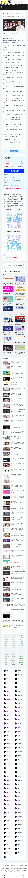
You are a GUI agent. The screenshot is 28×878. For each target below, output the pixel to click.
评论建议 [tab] (13, 13)
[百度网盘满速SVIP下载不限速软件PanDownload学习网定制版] (6, 373)
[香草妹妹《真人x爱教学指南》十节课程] (6, 525)
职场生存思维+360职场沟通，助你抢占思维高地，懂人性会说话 (20, 314)
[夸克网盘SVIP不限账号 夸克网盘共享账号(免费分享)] (6, 384)
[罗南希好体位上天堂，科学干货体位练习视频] (6, 416)
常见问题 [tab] (19, 13)
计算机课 (21, 662)
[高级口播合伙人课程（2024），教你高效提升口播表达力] (20, 298)
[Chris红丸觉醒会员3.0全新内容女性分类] (6, 584)
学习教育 (13, 16)
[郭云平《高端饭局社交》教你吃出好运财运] (8, 348)
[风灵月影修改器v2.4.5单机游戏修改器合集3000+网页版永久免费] (6, 411)
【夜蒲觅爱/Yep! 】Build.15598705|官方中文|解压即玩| (18, 541)
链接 (16, 257)
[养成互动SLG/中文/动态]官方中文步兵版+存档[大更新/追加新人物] (17, 476)
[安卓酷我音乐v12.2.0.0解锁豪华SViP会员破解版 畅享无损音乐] (6, 461)
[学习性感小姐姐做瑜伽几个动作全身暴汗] (6, 481)
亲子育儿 (6, 637)
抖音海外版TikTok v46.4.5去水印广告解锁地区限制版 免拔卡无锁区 (17, 362)
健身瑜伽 (6, 641)
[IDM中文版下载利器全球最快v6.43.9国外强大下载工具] (6, 557)
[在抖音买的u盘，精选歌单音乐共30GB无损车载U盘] (6, 628)
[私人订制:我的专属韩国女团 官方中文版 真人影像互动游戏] (6, 427)
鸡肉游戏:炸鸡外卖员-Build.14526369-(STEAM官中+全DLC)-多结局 (18, 449)
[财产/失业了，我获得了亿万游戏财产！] (6, 568)
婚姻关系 (6, 645)
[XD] (2, 7)
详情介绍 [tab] (6, 13)
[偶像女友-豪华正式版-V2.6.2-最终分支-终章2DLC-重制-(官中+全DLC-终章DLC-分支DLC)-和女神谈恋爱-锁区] (6, 443)
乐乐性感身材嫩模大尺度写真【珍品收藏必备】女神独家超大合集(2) (17, 406)
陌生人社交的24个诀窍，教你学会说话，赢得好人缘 (20, 284)
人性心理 (6, 639)
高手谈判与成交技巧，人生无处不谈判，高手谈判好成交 (7, 314)
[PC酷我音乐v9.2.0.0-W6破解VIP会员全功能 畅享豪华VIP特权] (6, 622)
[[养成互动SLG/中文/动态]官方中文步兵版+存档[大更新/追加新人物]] (6, 476)
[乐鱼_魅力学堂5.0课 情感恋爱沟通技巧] (20, 347)
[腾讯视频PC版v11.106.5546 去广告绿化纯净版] (6, 616)
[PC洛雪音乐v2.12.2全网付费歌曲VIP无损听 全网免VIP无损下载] (6, 530)
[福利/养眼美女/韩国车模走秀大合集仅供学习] (6, 611)
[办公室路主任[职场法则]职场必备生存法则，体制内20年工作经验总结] (20, 321)
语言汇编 (6, 664)
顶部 (23, 877)
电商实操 (21, 654)
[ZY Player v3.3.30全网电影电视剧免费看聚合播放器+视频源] (6, 573)
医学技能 (6, 643)
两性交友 (21, 635)
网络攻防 (6, 660)
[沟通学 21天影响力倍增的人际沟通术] (8, 278)
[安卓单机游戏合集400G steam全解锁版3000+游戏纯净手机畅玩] (6, 535)
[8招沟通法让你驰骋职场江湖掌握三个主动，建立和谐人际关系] (8, 289)
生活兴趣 (13, 654)
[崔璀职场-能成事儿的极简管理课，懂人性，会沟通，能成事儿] (8, 320)
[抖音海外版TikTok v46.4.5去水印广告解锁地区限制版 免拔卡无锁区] (6, 363)
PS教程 (14, 635)
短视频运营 (14, 656)
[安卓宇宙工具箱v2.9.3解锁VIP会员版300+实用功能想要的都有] (6, 562)
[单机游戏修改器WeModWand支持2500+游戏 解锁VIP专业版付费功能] (6, 497)
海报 (11, 257)
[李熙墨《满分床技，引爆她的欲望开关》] (6, 492)
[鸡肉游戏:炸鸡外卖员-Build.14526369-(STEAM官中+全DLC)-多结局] (6, 449)
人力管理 (13, 637)
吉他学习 (13, 643)
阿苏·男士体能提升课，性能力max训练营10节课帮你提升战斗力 (17, 595)
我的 (14, 877)
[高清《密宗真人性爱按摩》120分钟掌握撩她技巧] (6, 389)
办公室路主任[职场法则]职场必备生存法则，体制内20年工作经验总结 (20, 324)
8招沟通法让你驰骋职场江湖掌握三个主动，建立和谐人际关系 (8, 294)
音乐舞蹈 (13, 664)
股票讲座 (6, 662)
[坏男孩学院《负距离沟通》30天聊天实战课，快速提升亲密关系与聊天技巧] (20, 337)
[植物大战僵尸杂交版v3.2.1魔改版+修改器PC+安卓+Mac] (6, 600)
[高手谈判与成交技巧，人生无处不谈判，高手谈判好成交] (8, 308)
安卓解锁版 (21, 645)
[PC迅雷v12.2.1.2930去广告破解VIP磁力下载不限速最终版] (6, 433)
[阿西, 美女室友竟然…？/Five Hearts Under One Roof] (6, 589)
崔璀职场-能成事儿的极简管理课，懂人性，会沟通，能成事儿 (8, 324)
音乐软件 (21, 664)
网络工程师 (21, 658)
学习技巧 (13, 645)
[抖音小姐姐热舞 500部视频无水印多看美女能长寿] (6, 470)
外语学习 (21, 643)
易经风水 (6, 654)
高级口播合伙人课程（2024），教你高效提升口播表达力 (20, 304)
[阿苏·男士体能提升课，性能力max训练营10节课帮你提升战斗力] (6, 595)
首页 (9, 16)
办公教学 (21, 641)
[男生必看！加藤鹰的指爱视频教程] (6, 400)
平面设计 (6, 647)
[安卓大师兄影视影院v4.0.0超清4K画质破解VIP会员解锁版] (6, 579)
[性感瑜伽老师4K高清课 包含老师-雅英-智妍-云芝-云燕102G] (6, 508)
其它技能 (13, 641)
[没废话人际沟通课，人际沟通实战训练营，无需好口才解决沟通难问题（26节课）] (8, 329)
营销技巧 (13, 662)
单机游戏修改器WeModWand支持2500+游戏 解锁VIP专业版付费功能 (18, 497)
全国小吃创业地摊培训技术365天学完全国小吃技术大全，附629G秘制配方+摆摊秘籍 (18, 605)
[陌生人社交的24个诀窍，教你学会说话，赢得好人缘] (20, 279)
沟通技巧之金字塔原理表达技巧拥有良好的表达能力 (20, 294)
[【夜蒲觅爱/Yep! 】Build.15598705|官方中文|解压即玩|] (6, 540)
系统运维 (6, 658)
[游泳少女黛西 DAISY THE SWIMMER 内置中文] (6, 546)
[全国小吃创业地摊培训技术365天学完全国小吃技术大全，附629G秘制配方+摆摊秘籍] (6, 605)
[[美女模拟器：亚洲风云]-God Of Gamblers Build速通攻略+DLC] (6, 438)
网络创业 (13, 658)
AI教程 (7, 635)
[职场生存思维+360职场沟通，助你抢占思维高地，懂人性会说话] (20, 307)
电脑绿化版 (7, 656)
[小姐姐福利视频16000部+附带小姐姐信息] (6, 367)
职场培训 (21, 660)
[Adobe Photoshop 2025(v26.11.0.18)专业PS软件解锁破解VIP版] (6, 503)
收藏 (7, 257)
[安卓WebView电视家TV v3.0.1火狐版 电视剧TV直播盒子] (6, 519)
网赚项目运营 (13, 660)
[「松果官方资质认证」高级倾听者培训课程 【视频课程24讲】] (8, 341)
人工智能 (21, 637)
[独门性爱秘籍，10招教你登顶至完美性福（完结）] (6, 551)
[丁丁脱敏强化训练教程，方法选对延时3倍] (6, 379)
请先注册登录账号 (14, 171)
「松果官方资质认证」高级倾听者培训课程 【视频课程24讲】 (7, 344)
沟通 (4, 254)
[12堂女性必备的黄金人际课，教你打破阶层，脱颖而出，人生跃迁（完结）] (20, 329)
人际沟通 (17, 16)
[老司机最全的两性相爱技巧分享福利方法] (6, 421)
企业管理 (21, 639)
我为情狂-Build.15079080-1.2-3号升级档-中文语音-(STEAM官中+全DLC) (17, 487)
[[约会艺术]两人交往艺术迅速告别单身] (8, 300)
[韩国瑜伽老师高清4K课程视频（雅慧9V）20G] (6, 514)
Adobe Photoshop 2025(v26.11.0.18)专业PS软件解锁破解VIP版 (17, 503)
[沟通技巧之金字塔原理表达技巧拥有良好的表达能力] (20, 288)
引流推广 (21, 647)
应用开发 (13, 647)
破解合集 (21, 656)
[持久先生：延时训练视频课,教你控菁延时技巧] (6, 465)
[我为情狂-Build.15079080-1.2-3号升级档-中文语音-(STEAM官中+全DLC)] (6, 487)
